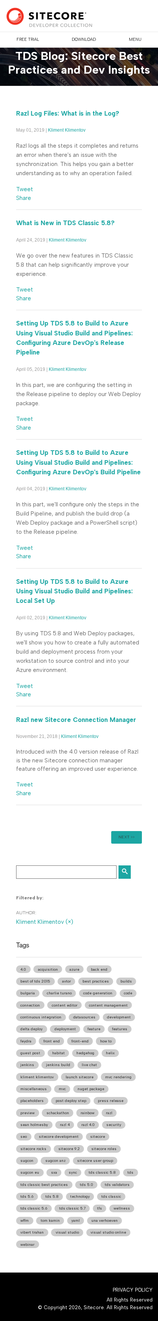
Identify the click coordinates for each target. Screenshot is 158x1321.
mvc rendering (118, 1077)
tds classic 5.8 (102, 1172)
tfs (99, 1208)
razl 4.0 (88, 1125)
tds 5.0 (86, 1184)
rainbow (87, 1113)
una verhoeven (104, 1220)
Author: (26, 912)
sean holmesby (34, 1125)
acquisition (48, 969)
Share (23, 198)
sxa (54, 1172)
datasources (84, 1017)
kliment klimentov (37, 1077)
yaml (75, 1220)
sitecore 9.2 (69, 1149)
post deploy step (71, 1101)
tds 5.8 (52, 1196)
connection (30, 1005)
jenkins (27, 1065)
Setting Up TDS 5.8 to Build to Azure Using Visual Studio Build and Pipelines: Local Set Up (74, 591)
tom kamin (50, 1220)
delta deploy (31, 1029)
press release (110, 1101)
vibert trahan (32, 1232)
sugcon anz (55, 1160)
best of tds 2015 (35, 981)
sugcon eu (29, 1172)
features (119, 1029)
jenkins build (58, 1065)
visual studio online (108, 1232)
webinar (27, 1244)
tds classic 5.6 (33, 1208)
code (128, 993)
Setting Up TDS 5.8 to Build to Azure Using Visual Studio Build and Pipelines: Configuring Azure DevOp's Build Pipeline (78, 462)
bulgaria (27, 993)
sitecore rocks (33, 1149)
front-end (80, 1041)
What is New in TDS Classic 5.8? (65, 223)
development (119, 1017)
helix (110, 1053)
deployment (65, 1029)
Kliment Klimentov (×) (44, 921)
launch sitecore (80, 1077)
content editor (64, 1005)
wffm (24, 1220)
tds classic (111, 1196)
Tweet (24, 189)
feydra (25, 1041)
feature (93, 1029)
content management (108, 1005)
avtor (66, 981)
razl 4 (65, 1125)
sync (73, 1172)
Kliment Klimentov (67, 130)
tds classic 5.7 (72, 1208)
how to (106, 1041)
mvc (62, 1089)
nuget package (90, 1089)
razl (109, 1113)
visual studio (67, 1232)
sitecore (97, 1136)
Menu (135, 39)
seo (23, 1136)
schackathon (57, 1113)
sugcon (26, 1160)
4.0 (23, 969)
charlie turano (59, 993)
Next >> (126, 836)
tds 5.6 (26, 1196)
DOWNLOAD (84, 39)
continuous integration (40, 1017)
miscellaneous (33, 1089)
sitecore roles (104, 1149)
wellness (122, 1208)
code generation (97, 993)
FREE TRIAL (27, 39)
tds (130, 1172)
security (113, 1125)
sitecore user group (95, 1160)
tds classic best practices (44, 1184)
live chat (89, 1065)
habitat (58, 1053)
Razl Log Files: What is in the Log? (67, 113)
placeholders (32, 1101)
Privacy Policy (133, 1290)
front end (51, 1041)
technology (80, 1196)
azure (74, 969)
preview (27, 1113)
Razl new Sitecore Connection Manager (76, 719)
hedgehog (85, 1053)
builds (126, 981)
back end (99, 969)
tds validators (117, 1184)
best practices (95, 981)
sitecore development (59, 1136)
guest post (30, 1053)
